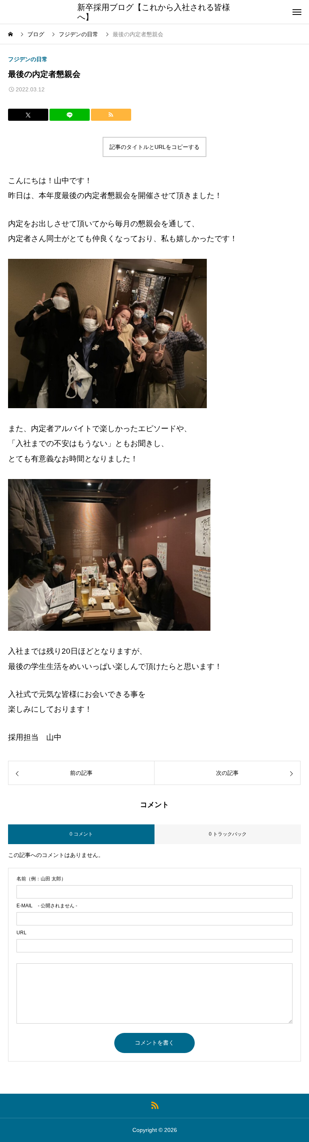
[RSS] (155, 1105)
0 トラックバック (228, 834)
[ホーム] (11, 34)
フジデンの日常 (27, 59)
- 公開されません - (46, 905)
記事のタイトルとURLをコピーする (154, 147)
